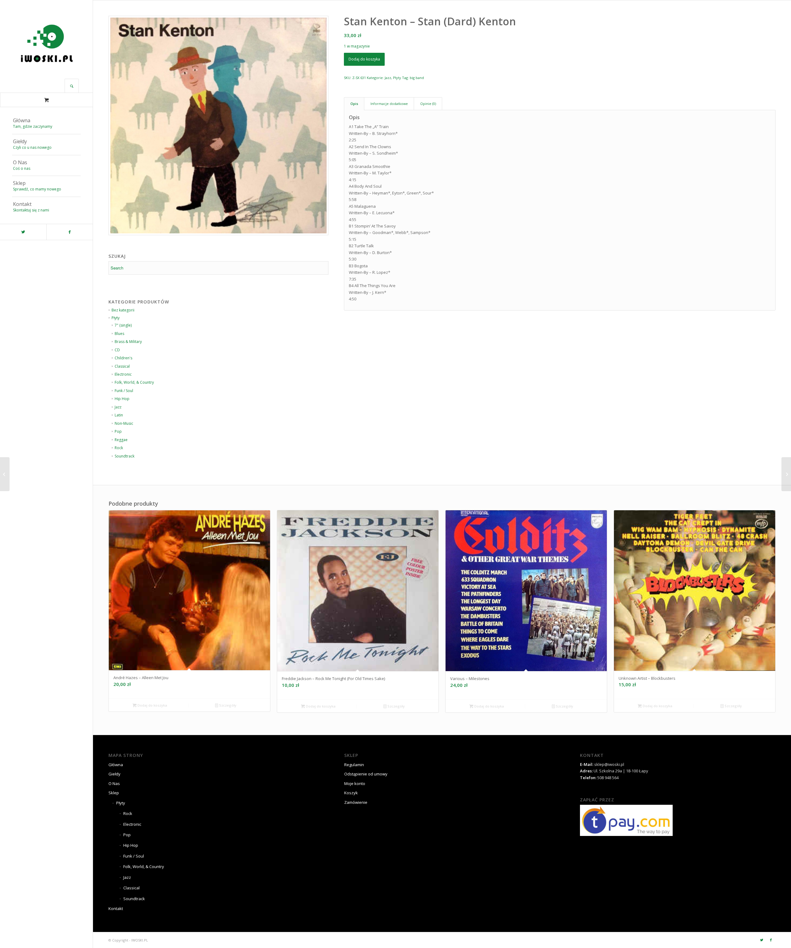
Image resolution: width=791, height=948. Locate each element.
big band (417, 77)
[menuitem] (46, 123)
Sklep (113, 793)
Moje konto (354, 783)
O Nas (114, 783)
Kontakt (115, 908)
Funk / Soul (133, 856)
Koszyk (351, 793)
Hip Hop (130, 845)
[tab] (354, 103)
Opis (354, 103)
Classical (131, 888)
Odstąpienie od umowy (365, 774)
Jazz (388, 77)
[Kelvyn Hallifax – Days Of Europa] (5, 474)
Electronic (132, 824)
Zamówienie (355, 802)
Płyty (397, 77)
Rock (127, 813)
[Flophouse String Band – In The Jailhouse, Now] (786, 474)
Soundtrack (124, 456)
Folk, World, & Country (143, 866)
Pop (127, 834)
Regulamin (354, 764)
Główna (115, 764)
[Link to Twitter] (23, 232)
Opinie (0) (428, 103)
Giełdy (114, 774)
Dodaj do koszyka (364, 59)
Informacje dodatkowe (389, 103)
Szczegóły (227, 705)
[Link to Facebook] (69, 232)
